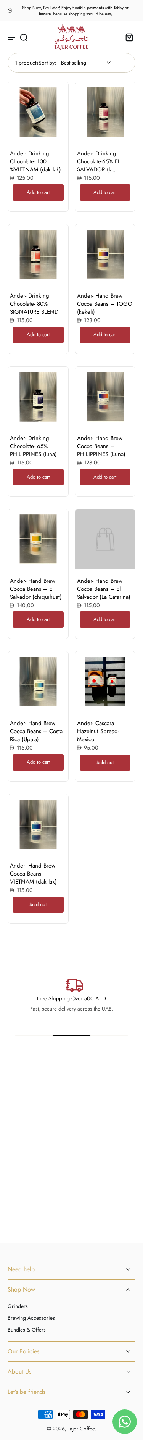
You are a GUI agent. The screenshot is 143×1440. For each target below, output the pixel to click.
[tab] (13, 137)
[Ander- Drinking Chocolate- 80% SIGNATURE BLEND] (38, 254)
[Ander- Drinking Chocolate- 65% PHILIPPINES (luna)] (38, 397)
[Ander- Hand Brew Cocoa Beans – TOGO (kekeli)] (105, 254)
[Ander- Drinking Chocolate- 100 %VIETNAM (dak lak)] (38, 112)
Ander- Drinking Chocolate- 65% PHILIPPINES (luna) (33, 446)
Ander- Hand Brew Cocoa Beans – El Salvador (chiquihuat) (36, 589)
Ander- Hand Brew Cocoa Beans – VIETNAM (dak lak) (33, 873)
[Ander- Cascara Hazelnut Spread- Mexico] (105, 681)
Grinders (18, 1306)
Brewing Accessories (31, 1318)
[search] (23, 37)
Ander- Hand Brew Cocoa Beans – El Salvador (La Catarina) (103, 589)
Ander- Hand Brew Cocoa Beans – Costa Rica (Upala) (36, 731)
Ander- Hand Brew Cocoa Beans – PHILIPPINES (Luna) (101, 446)
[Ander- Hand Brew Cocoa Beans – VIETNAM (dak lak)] (38, 824)
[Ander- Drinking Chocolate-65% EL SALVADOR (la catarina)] (105, 112)
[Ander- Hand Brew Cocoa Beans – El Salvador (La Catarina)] (105, 539)
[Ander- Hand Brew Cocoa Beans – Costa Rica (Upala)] (38, 681)
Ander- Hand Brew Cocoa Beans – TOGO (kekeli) (104, 304)
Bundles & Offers (27, 1330)
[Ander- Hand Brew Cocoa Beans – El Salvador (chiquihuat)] (38, 539)
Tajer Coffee (81, 1428)
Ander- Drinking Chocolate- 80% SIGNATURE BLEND (34, 304)
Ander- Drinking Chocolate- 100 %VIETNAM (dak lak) (35, 161)
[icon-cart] (127, 37)
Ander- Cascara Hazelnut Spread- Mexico (98, 731)
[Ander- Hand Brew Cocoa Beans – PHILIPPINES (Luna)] (105, 397)
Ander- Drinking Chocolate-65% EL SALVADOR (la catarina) (99, 165)
